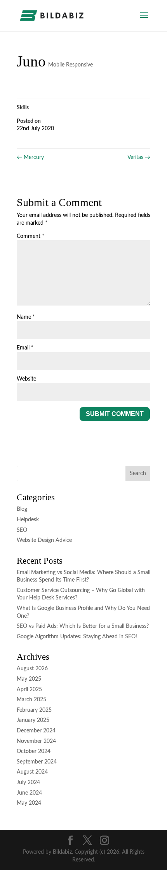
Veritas (138, 157)
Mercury (30, 157)
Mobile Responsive (70, 65)
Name (26, 317)
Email (25, 348)
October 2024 (33, 751)
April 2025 (29, 689)
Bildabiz (62, 852)
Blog (22, 509)
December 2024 (36, 731)
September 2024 (37, 762)
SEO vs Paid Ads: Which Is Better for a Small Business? (83, 626)
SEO (22, 530)
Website (26, 379)
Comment (30, 236)
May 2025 (29, 679)
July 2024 (28, 782)
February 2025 (34, 710)
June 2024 (29, 793)
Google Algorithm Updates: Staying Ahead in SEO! (77, 636)
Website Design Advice (44, 540)
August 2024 (32, 772)
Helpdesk (28, 519)
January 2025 (33, 720)
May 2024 (29, 803)
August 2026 (32, 668)
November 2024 (36, 741)
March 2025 (31, 699)
